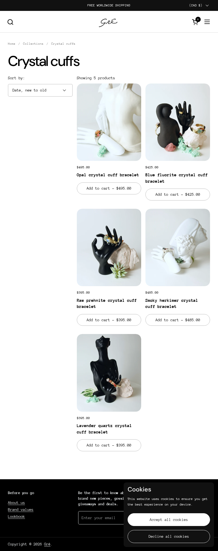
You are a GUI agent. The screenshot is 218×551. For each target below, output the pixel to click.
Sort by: (16, 78)
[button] (10, 22)
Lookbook (16, 516)
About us (16, 502)
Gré (47, 544)
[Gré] (109, 22)
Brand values (20, 509)
